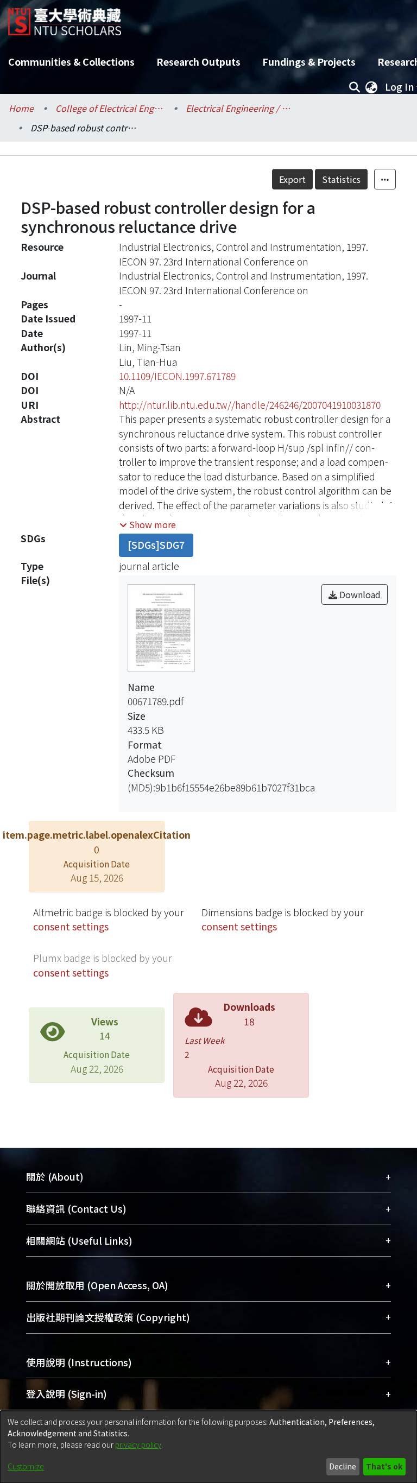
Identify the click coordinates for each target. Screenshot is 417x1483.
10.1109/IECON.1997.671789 (177, 376)
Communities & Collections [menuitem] (71, 61)
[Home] (64, 17)
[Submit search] (354, 86)
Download (359, 594)
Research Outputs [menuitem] (198, 61)
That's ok (384, 1466)
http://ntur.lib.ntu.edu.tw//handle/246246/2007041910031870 (250, 404)
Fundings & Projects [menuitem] (309, 61)
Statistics (341, 179)
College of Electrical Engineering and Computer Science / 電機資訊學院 (109, 108)
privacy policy (138, 1444)
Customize (26, 1466)
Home (21, 108)
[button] (147, 524)
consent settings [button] (71, 926)
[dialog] (208, 1447)
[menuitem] (371, 87)
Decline (342, 1466)
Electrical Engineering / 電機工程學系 (240, 108)
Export (292, 179)
